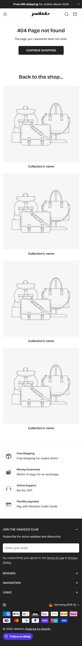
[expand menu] (5, 14)
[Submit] (74, 547)
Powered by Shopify (38, 629)
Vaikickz (19, 629)
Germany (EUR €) (65, 604)
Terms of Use (55, 558)
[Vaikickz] (41, 14)
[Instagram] (4, 605)
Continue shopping (41, 50)
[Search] (66, 14)
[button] (75, 14)
